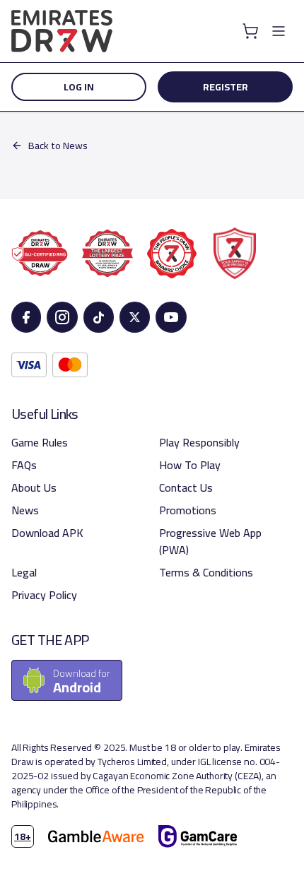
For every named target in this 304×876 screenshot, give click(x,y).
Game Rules (39, 442)
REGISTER (225, 87)
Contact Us (186, 487)
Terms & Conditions (206, 572)
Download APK (47, 532)
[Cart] (250, 31)
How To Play (190, 464)
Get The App (49, 640)
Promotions (187, 510)
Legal (24, 572)
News (25, 510)
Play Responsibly (199, 442)
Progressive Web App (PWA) (210, 541)
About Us (34, 487)
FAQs (24, 464)
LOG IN (79, 87)
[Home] (61, 31)
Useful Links (44, 414)
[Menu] (278, 31)
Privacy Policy (44, 594)
